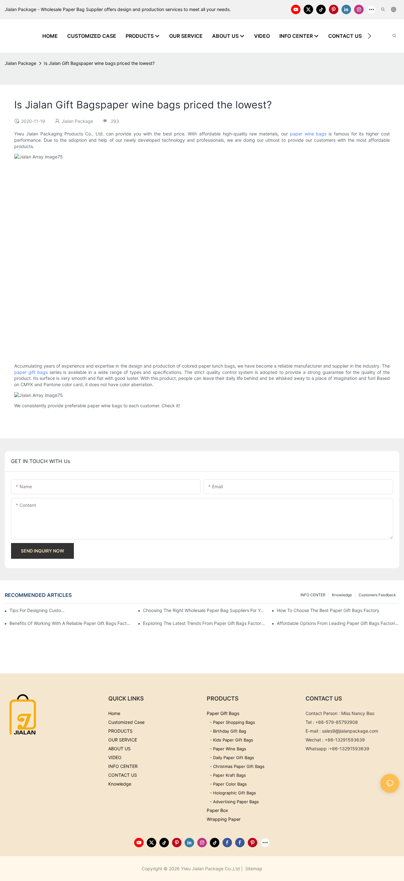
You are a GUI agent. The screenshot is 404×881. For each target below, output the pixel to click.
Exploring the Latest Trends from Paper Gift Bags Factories (204, 623)
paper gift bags (31, 372)
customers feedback (377, 594)
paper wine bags (308, 133)
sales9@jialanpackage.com (350, 731)
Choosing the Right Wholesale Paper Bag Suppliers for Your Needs (204, 610)
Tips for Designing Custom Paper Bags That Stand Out (38, 610)
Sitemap (253, 868)
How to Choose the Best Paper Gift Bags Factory (328, 610)
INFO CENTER (312, 594)
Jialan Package (20, 63)
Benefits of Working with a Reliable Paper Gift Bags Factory (70, 623)
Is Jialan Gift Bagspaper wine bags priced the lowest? (99, 63)
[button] (369, 36)
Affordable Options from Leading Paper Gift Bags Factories (338, 623)
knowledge (342, 594)
